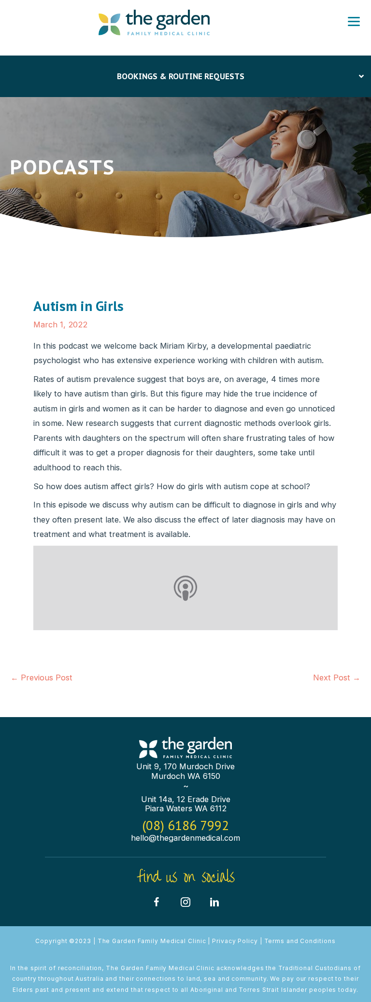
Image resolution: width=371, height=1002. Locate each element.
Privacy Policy (235, 941)
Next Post (336, 677)
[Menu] (354, 22)
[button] (156, 902)
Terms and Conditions (300, 941)
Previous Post (41, 677)
